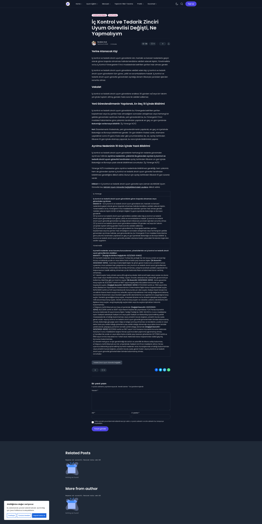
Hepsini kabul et (39, 515)
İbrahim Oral (102, 42)
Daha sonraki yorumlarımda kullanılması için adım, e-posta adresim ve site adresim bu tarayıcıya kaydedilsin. (129, 422)
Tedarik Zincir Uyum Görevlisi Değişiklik (106, 363)
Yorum (95, 390)
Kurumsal (151, 4)
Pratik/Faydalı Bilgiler (99, 15)
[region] (26, 510)
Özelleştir (11, 515)
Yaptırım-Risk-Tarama (124, 4)
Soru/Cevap (113, 15)
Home (78, 4)
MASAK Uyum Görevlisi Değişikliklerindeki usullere (126, 187)
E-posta (135, 413)
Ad (93, 413)
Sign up (191, 4)
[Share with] (168, 43)
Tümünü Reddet (24, 515)
